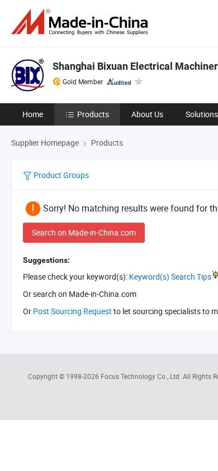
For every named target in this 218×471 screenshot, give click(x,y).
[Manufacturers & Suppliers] (81, 22)
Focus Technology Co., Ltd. (142, 376)
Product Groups (60, 175)
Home (32, 114)
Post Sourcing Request (72, 311)
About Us (147, 114)
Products (93, 114)
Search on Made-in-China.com (84, 232)
